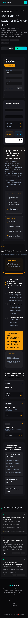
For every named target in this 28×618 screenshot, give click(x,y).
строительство (14, 40)
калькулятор (5, 40)
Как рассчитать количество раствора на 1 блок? (13, 490)
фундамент (5, 42)
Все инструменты (14, 600)
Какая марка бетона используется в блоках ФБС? (13, 481)
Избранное (14, 605)
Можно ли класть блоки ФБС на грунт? (13, 455)
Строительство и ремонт (12, 10)
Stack (6, 2)
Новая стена (10, 65)
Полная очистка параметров (15, 95)
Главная (3, 10)
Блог (14, 603)
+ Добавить (19, 88)
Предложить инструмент (25, 2)
